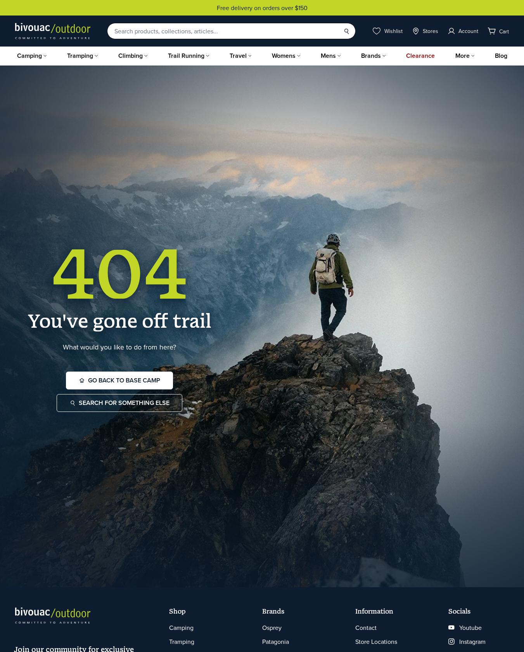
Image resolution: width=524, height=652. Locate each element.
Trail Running (186, 55)
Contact (366, 627)
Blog (501, 55)
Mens (328, 55)
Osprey (272, 627)
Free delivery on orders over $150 (262, 7)
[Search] (346, 31)
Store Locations (376, 641)
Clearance (420, 55)
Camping (29, 55)
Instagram (472, 641)
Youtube (470, 627)
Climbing (130, 55)
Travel (238, 55)
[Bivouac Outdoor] (53, 31)
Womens (284, 55)
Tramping (80, 55)
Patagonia (275, 641)
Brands (371, 55)
